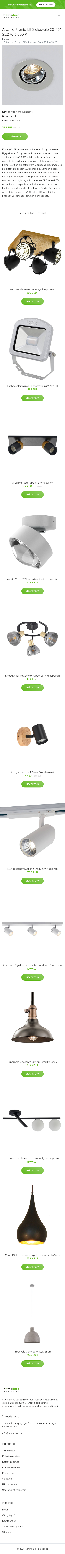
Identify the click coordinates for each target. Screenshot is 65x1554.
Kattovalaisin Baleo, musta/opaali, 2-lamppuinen (32, 1158)
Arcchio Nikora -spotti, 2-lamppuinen (32, 482)
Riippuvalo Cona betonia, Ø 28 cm (32, 1351)
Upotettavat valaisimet (14, 1489)
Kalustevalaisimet (11, 1456)
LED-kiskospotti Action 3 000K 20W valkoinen (32, 868)
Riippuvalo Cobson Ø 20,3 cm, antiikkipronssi (32, 1061)
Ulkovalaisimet (10, 1484)
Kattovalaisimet (10, 1461)
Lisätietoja (14, 136)
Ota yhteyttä (8, 1515)
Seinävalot (7, 1478)
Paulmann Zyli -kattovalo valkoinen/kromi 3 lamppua (32, 965)
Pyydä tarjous (46, 4)
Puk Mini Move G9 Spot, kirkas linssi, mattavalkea (32, 579)
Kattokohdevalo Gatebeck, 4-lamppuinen (32, 289)
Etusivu (6, 39)
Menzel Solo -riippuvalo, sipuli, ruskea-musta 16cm (32, 1255)
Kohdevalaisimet (24, 111)
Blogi (5, 1509)
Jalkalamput (8, 1450)
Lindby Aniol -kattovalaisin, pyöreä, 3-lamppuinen (32, 675)
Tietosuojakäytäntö (12, 1526)
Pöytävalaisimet (10, 1473)
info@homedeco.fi (12, 1433)
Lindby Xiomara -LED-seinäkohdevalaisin (32, 772)
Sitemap (6, 1532)
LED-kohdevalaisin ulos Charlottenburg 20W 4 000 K (32, 386)
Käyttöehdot (9, 1520)
